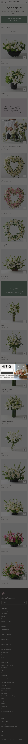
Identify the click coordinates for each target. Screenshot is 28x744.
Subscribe (7, 373)
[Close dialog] (27, 364)
